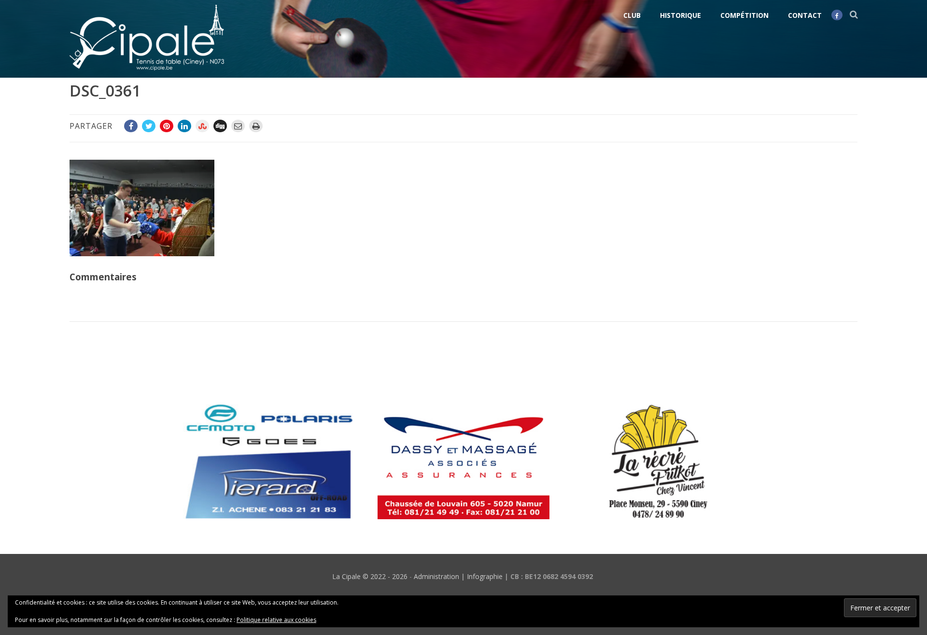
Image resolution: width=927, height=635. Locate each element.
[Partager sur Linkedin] (184, 126)
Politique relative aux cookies (276, 620)
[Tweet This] (148, 126)
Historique (680, 15)
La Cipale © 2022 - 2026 (369, 576)
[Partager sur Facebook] (131, 126)
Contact (805, 15)
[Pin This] (166, 126)
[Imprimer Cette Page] (256, 126)
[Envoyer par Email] (238, 126)
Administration (436, 576)
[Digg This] (220, 126)
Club (632, 15)
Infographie (485, 576)
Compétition (744, 15)
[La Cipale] (147, 72)
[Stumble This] (202, 126)
